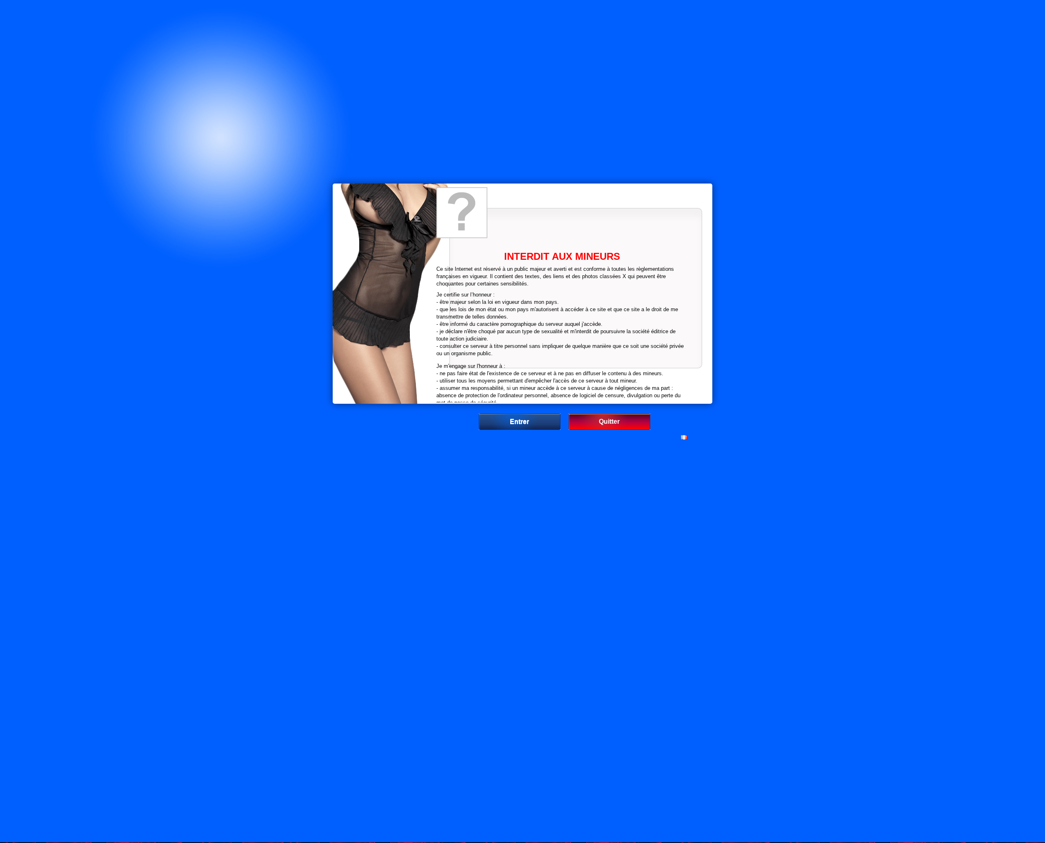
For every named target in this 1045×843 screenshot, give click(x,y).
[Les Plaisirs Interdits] (461, 212)
